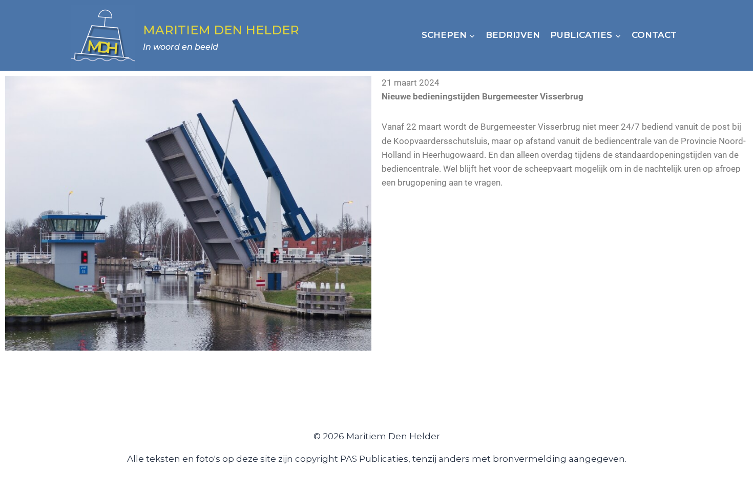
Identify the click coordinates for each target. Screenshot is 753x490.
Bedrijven (513, 35)
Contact (654, 35)
